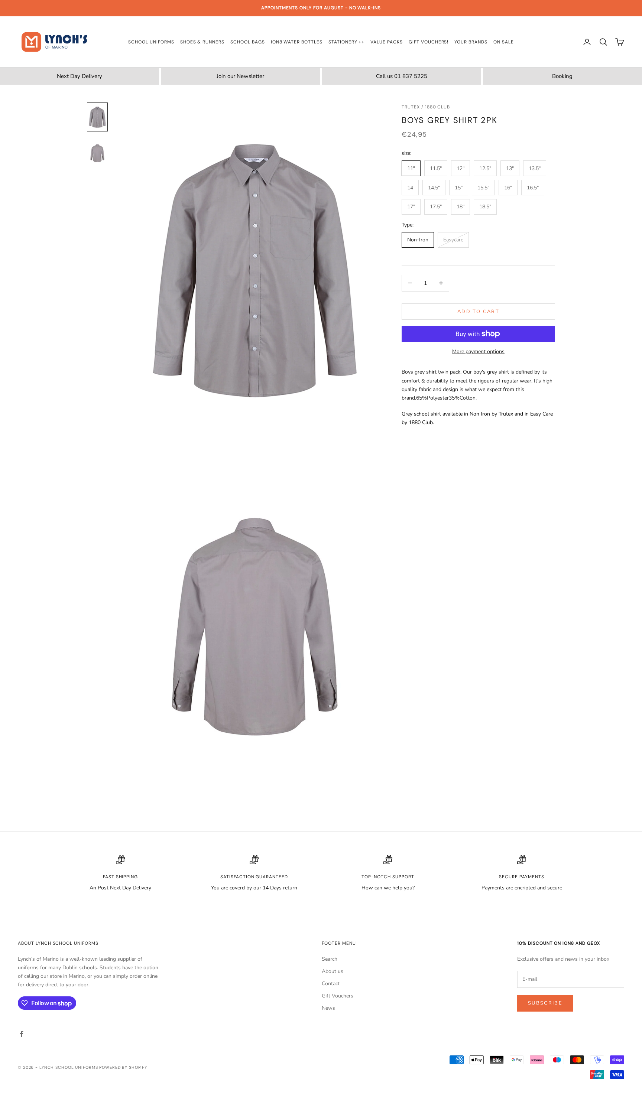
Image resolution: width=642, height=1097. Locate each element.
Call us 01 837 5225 (401, 76)
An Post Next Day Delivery (120, 887)
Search (329, 959)
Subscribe (545, 1003)
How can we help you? (388, 887)
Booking (562, 76)
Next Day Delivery (79, 76)
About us (332, 971)
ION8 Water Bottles (296, 42)
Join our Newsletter (240, 76)
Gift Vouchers (337, 995)
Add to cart (478, 311)
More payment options (478, 351)
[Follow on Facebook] (21, 1034)
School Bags (247, 42)
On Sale (503, 42)
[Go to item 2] (97, 151)
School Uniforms (151, 42)
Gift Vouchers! (428, 42)
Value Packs (386, 42)
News (328, 1008)
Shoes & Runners (202, 42)
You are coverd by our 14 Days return (254, 887)
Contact (331, 983)
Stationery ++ (346, 42)
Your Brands (470, 42)
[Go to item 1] (97, 116)
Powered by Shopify (123, 1067)
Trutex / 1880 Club (426, 107)
